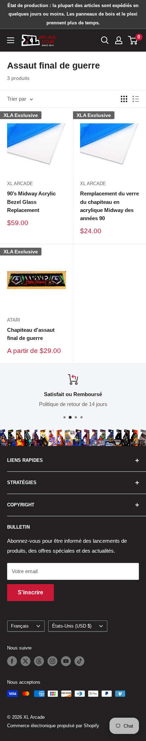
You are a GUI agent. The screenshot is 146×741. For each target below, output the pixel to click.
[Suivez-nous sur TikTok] (79, 661)
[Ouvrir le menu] (10, 40)
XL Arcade (20, 183)
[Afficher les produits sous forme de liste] (136, 99)
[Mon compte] (118, 40)
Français (20, 626)
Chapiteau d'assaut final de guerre (31, 334)
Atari (13, 320)
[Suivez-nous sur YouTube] (66, 661)
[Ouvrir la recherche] (105, 40)
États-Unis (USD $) (71, 626)
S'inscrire (30, 592)
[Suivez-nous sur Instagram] (52, 661)
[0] (133, 40)
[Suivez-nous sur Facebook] (12, 661)
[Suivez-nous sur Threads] (39, 661)
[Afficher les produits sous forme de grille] (124, 99)
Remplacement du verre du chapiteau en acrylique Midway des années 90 (109, 205)
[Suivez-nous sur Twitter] (25, 661)
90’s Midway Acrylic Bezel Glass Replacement (31, 201)
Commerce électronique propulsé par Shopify (53, 725)
